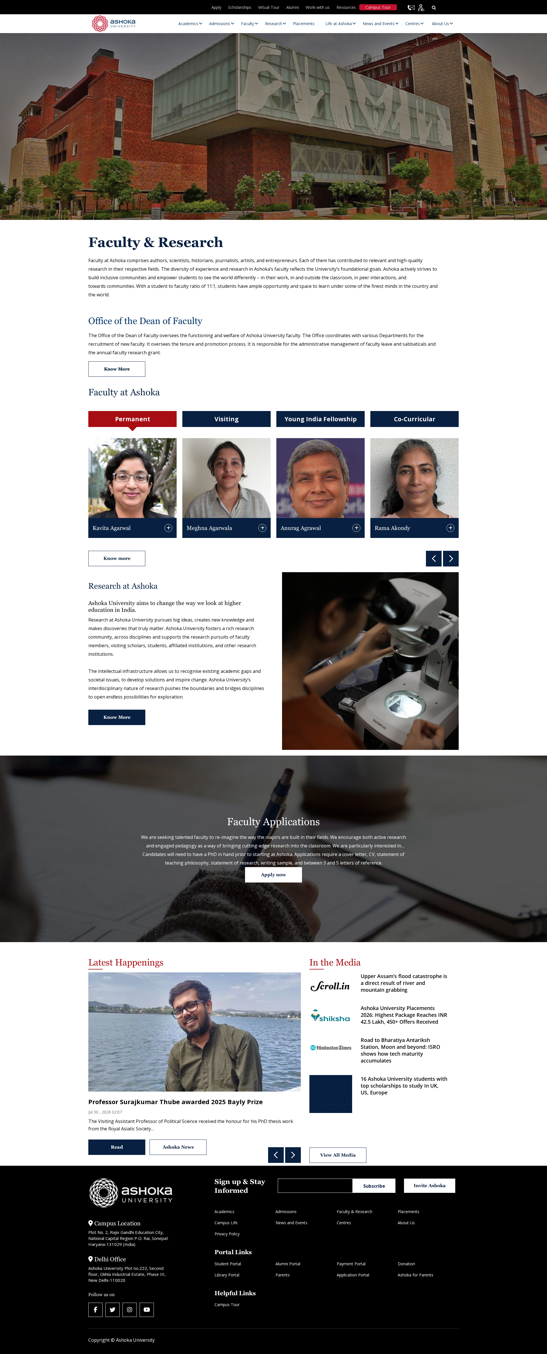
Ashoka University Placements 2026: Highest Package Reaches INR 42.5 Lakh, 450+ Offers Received (404, 1015)
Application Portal (353, 1274)
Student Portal (228, 1263)
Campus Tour (378, 7)
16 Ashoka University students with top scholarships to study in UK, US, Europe (404, 1085)
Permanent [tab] (132, 419)
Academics (224, 1211)
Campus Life (226, 1222)
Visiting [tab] (227, 419)
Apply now (273, 874)
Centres (344, 1222)
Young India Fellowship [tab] (321, 419)
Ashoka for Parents (415, 1274)
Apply (216, 7)
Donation (406, 1263)
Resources (346, 7)
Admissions (286, 1211)
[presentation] (434, 558)
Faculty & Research (354, 1211)
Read (117, 1147)
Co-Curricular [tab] (414, 419)
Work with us (318, 7)
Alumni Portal (287, 1263)
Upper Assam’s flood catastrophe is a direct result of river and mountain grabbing (404, 983)
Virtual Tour (268, 7)
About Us (406, 1222)
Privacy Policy (227, 1233)
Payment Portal (351, 1263)
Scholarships (239, 7)
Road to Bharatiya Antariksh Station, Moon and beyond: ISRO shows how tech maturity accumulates (401, 1050)
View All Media (338, 1155)
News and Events (291, 1222)
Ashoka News (178, 1147)
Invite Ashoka (430, 1185)
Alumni (292, 7)
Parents (282, 1274)
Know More (116, 717)
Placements (408, 1211)
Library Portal (227, 1274)
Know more (116, 558)
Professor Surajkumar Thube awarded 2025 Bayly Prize (175, 1101)
